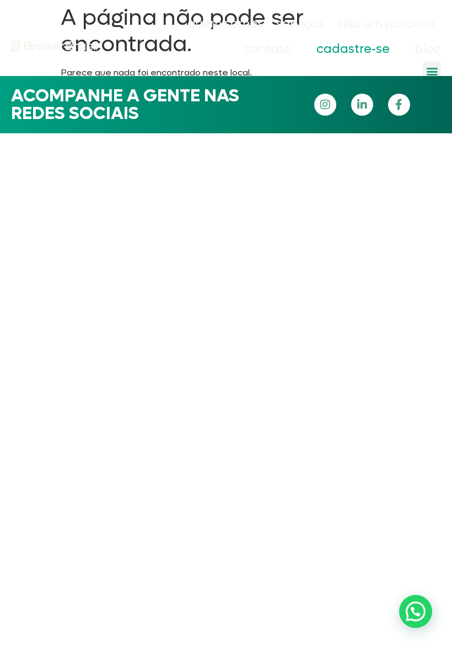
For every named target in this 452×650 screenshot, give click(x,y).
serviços (300, 23)
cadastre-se (353, 49)
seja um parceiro (386, 23)
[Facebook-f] (399, 105)
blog (428, 49)
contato (268, 49)
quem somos (225, 23)
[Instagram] (325, 105)
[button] (432, 71)
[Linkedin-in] (362, 105)
